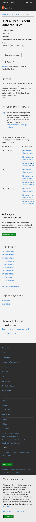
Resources (5, 472)
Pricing (4, 424)
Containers (6, 410)
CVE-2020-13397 (8, 255)
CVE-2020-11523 (8, 271)
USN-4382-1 (6, 301)
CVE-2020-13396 (8, 258)
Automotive (6, 452)
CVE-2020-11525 (8, 264)
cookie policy (7, 506)
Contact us (7, 464)
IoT (3, 376)
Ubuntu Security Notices (12, 14)
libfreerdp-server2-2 (29, 157)
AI (2, 433)
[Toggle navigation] (33, 8)
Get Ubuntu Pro (8, 234)
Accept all (8, 516)
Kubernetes (6, 357)
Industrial (15, 452)
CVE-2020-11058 (8, 280)
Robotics (5, 372)
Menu (32, 3)
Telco (3, 456)
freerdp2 (5, 67)
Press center (14, 472)
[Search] (27, 3)
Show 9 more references (10, 286)
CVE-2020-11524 (8, 267)
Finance (9, 456)
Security (5, 400)
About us (5, 469)
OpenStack (6, 348)
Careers (22, 469)
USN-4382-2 (6, 304)
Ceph (3, 352)
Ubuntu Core (6, 381)
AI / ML (4, 367)
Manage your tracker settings (13, 511)
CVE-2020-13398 (8, 252)
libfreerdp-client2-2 (28, 151)
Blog (28, 469)
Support (5, 419)
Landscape (5, 405)
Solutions (5, 429)
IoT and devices (23, 440)
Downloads (6, 414)
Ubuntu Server (7, 391)
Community (14, 469)
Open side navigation (12, 55)
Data (6, 433)
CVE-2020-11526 (8, 261)
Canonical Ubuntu (8, 2)
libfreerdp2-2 (26, 163)
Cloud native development (11, 443)
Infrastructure (14, 433)
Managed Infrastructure (10, 437)
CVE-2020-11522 (8, 274)
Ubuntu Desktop (8, 386)
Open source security (9, 440)
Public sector (24, 452)
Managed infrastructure (10, 362)
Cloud (4, 395)
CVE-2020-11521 (8, 277)
